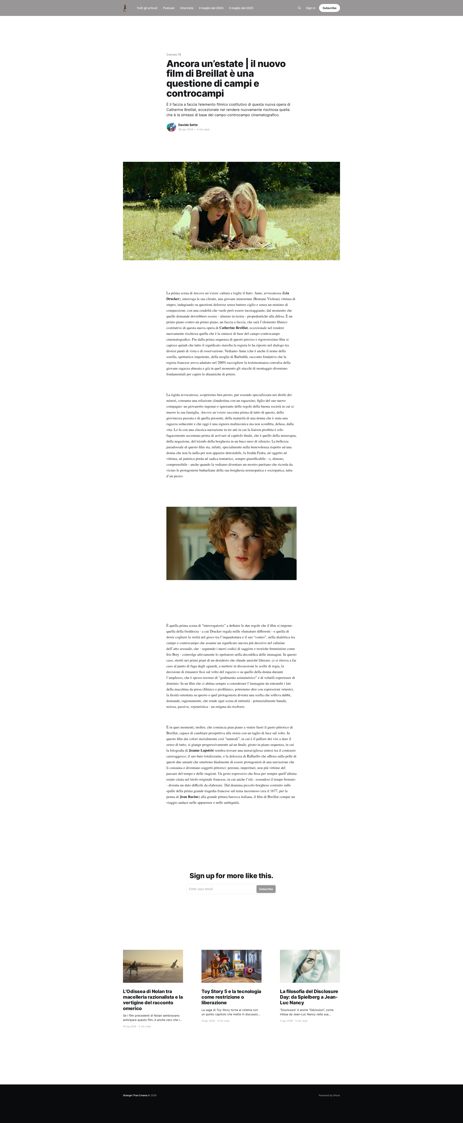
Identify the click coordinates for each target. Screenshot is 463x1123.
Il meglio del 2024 (211, 8)
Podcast (169, 8)
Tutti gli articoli (147, 8)
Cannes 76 (173, 54)
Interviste (186, 8)
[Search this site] (299, 8)
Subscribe (329, 8)
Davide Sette (188, 125)
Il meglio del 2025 (241, 8)
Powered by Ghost (329, 1095)
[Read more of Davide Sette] (171, 127)
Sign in (310, 8)
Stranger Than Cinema (135, 1095)
